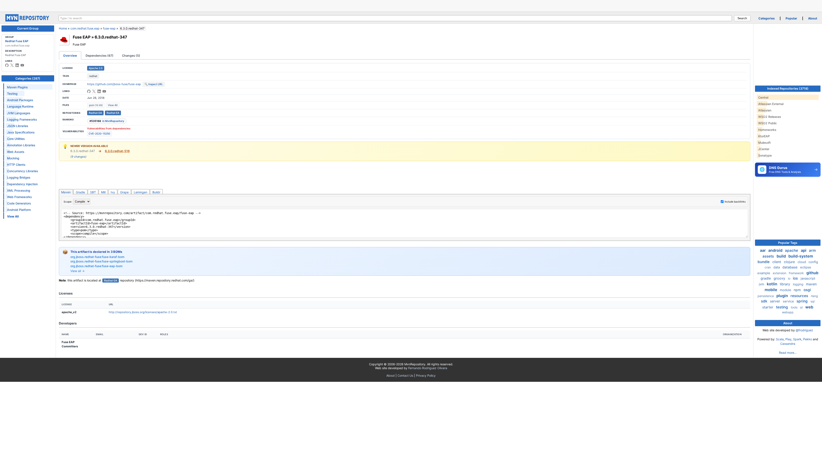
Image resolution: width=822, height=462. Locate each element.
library (785, 284)
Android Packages (20, 100)
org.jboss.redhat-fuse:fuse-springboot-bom (101, 261)
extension (780, 273)
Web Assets (15, 152)
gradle (766, 278)
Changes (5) (131, 55)
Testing (12, 93)
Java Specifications (21, 132)
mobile (771, 289)
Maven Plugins (17, 87)
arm (812, 250)
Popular (791, 18)
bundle (764, 262)
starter (768, 307)
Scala (780, 339)
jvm (762, 284)
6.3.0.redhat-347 (111, 37)
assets (768, 256)
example (764, 273)
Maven (66, 192)
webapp (788, 312)
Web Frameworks (19, 197)
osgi (807, 290)
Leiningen (140, 192)
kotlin (772, 284)
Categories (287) (27, 78)
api (804, 250)
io (789, 278)
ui (802, 307)
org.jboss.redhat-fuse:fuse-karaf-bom (97, 257)
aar (763, 250)
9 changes (78, 156)
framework (797, 273)
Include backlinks (735, 201)
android (775, 250)
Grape (124, 192)
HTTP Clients (16, 164)
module (786, 290)
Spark (797, 339)
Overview (70, 55)
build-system (800, 256)
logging (798, 284)
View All (113, 105)
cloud (802, 262)
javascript (808, 278)
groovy (780, 278)
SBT (93, 192)
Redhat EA (113, 112)
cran (768, 267)
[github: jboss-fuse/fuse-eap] (89, 91)
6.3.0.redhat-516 (117, 151)
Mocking (13, 158)
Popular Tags (787, 242)
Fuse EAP (82, 37)
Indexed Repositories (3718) (788, 88)
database (790, 267)
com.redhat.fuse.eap (85, 28)
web (809, 307)
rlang (814, 296)
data (777, 267)
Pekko (807, 339)
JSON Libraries (17, 126)
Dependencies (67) (99, 55)
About (812, 18)
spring (803, 301)
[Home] (27, 20)
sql (812, 301)
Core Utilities (16, 139)
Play (788, 339)
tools (794, 307)
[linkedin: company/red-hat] (17, 65)
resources (800, 296)
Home (63, 28)
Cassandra (787, 343)
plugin (782, 295)
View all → (77, 271)
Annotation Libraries (21, 145)
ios (796, 278)
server (775, 301)
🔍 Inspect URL (153, 84)
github (812, 273)
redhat (93, 76)
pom (96, 105)
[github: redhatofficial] (7, 65)
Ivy (113, 192)
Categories (766, 18)
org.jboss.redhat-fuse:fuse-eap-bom (96, 266)
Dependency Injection (22, 184)
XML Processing (18, 190)
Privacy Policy (426, 375)
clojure (790, 262)
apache (792, 250)
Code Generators (19, 203)
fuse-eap (109, 28)
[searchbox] (395, 18)
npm (798, 290)
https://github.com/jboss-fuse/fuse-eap (114, 84)
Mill (103, 192)
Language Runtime (20, 106)
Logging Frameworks (22, 119)
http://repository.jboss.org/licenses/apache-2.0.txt (143, 312)
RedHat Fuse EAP (16, 41)
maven (811, 284)
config (813, 262)
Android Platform (19, 210)
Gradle (80, 192)
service (789, 301)
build (782, 256)
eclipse (805, 267)
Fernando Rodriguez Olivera (427, 368)
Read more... (788, 352)
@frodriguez (804, 330)
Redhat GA (95, 112)
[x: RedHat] (12, 65)
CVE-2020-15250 (99, 133)
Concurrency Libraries (22, 171)
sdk (764, 301)
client (777, 262)
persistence (766, 296)
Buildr (156, 192)
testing (782, 307)
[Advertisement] (411, 5)
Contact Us (405, 375)
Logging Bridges (18, 177)
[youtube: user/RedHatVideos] (22, 65)
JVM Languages (18, 113)
